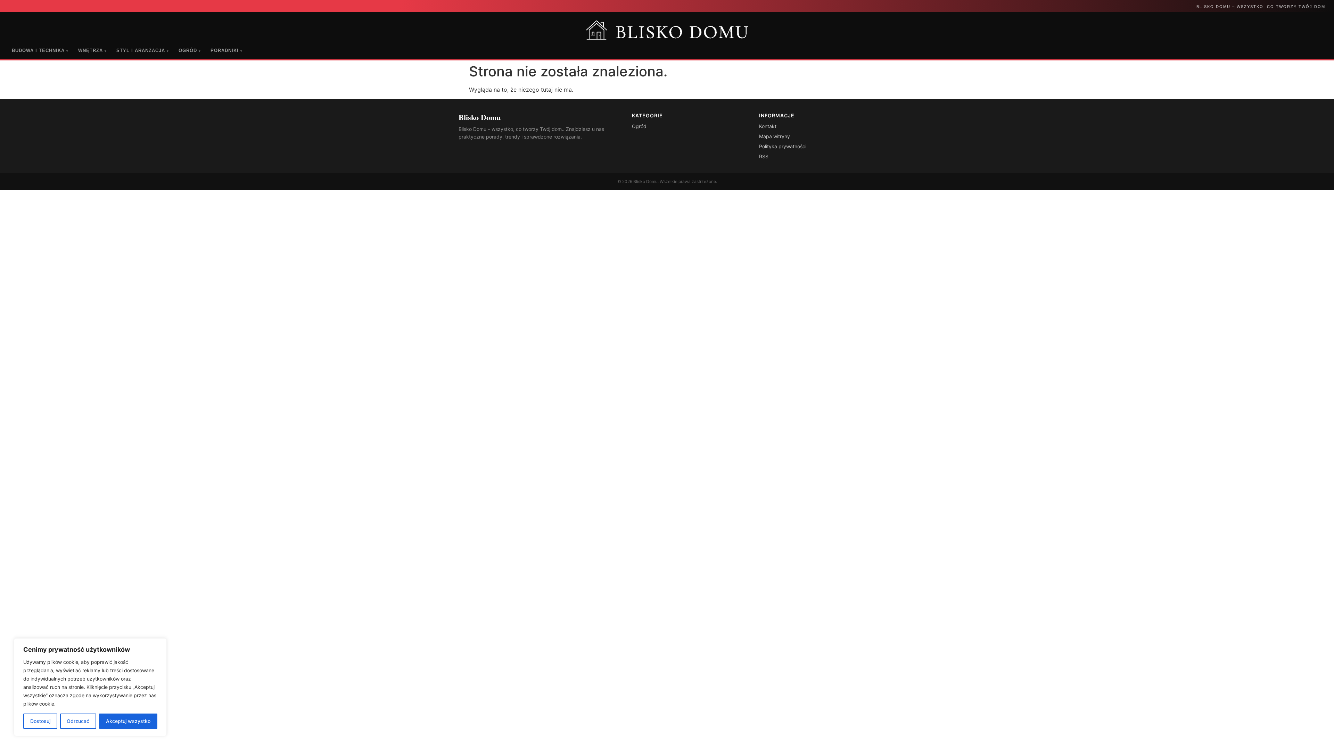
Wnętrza (92, 50)
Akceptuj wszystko (128, 721)
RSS (763, 156)
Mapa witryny (774, 136)
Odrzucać (78, 721)
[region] (90, 687)
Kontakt (767, 126)
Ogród (190, 50)
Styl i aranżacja (142, 50)
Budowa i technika (40, 50)
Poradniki (226, 50)
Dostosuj (40, 721)
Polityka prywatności (782, 146)
